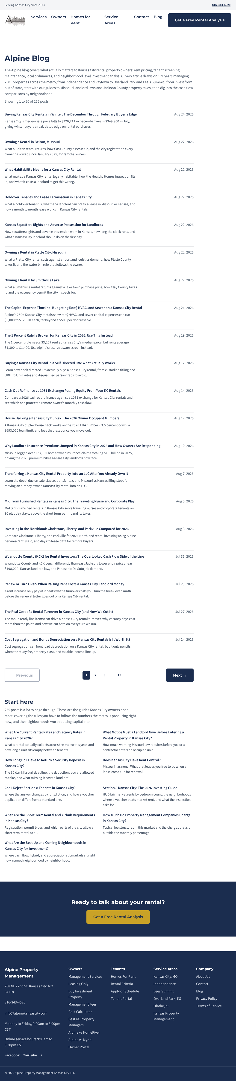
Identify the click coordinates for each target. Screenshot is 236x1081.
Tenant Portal (121, 998)
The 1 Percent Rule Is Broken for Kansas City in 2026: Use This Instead (59, 335)
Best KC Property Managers (81, 1022)
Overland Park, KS (167, 998)
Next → (180, 675)
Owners (58, 17)
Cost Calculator (80, 1011)
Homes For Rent (123, 976)
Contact (141, 17)
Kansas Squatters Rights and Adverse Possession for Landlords (54, 224)
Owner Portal (78, 1047)
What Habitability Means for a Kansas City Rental (43, 169)
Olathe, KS (161, 1006)
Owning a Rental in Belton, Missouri (32, 141)
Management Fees (82, 1004)
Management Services (85, 976)
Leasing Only (78, 983)
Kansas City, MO (165, 976)
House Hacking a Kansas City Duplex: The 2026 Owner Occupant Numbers (62, 418)
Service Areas (111, 20)
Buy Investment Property (80, 994)
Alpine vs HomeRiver (84, 1032)
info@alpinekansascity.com (26, 1013)
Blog (158, 17)
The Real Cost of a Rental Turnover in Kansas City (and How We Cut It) (59, 611)
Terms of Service (209, 1006)
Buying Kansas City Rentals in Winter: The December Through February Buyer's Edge (71, 114)
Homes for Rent (80, 20)
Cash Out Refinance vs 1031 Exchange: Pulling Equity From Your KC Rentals (63, 390)
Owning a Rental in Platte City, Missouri (35, 252)
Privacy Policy (206, 998)
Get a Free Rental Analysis (199, 20)
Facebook (12, 1055)
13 (119, 675)
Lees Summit (163, 991)
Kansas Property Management (166, 1016)
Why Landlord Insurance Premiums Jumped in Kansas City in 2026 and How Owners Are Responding (82, 445)
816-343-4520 (221, 5)
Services (39, 17)
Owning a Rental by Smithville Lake (32, 280)
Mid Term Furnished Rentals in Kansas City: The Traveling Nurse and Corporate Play (70, 501)
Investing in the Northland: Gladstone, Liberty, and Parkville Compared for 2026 (67, 528)
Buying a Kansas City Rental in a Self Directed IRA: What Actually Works (60, 363)
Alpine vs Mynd (79, 1039)
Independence (164, 983)
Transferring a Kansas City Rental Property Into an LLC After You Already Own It (66, 473)
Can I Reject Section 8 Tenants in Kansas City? (40, 787)
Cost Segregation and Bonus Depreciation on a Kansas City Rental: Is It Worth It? (67, 639)
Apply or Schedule (125, 991)
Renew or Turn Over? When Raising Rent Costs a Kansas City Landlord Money (64, 584)
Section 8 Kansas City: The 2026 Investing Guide (140, 787)
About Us (203, 976)
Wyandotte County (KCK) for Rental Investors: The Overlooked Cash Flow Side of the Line (74, 556)
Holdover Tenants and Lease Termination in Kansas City (48, 197)
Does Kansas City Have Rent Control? (132, 760)
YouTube (30, 1055)
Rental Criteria (122, 983)
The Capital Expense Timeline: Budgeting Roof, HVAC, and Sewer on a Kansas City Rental (73, 307)
